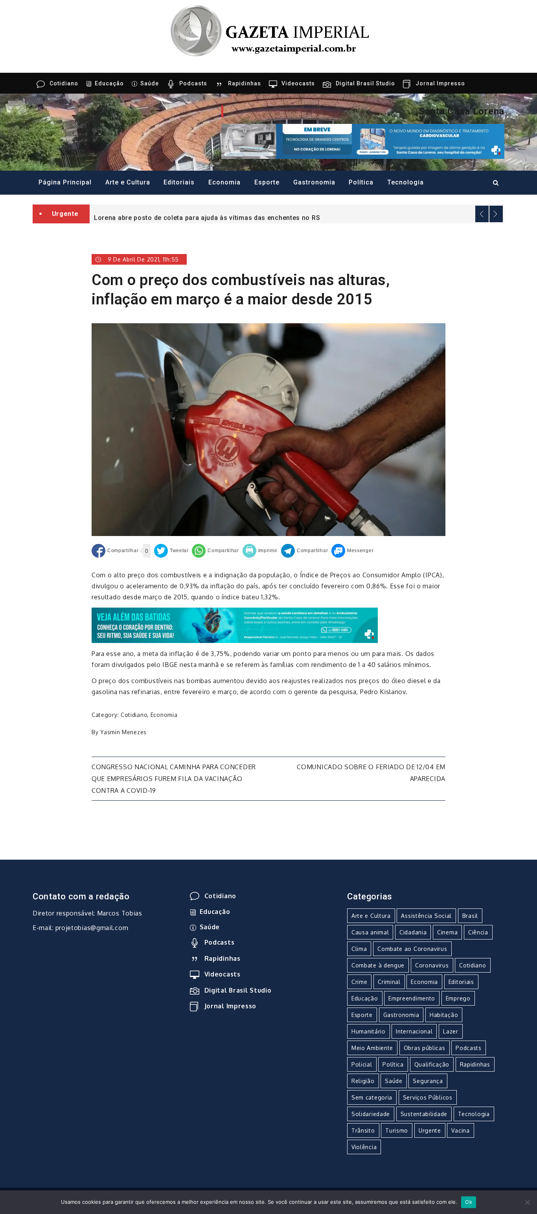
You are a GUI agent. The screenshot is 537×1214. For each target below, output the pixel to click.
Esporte (267, 182)
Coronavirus (432, 965)
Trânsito (363, 1130)
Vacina (460, 1130)
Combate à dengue (378, 965)
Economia (224, 182)
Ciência (478, 932)
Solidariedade (370, 1114)
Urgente (430, 1130)
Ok (468, 1202)
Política (361, 182)
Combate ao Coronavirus (412, 948)
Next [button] (496, 214)
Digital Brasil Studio (365, 83)
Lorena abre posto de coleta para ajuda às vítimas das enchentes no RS (207, 214)
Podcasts (193, 83)
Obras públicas (424, 1048)
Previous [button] (482, 214)
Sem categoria (371, 1097)
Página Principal (65, 182)
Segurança (428, 1081)
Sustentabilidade (424, 1114)
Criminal (389, 981)
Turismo (396, 1130)
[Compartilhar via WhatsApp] (215, 551)
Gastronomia (314, 182)
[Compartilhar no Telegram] (304, 551)
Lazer (450, 1031)
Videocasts (298, 83)
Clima (359, 948)
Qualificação (431, 1064)
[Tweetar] (171, 551)
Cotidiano (64, 83)
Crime (359, 981)
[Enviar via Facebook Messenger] (352, 551)
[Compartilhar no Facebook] (115, 551)
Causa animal (370, 932)
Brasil (470, 915)
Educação (109, 83)
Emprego (458, 998)
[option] (297, 213)
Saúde (149, 83)
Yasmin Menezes (123, 732)
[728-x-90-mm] (235, 625)
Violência (364, 1147)
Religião (363, 1081)
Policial (361, 1064)
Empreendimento (411, 998)
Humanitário (368, 1031)
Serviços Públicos (427, 1097)
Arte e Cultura (127, 182)
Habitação (444, 1014)
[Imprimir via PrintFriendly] (260, 551)
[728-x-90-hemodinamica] (362, 141)
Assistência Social (426, 915)
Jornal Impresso (440, 83)
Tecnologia (405, 182)
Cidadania (413, 932)
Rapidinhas (244, 83)
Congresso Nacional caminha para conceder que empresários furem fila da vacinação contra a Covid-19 (174, 778)
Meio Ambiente (372, 1048)
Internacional (414, 1031)
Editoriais (179, 182)
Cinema (447, 932)
